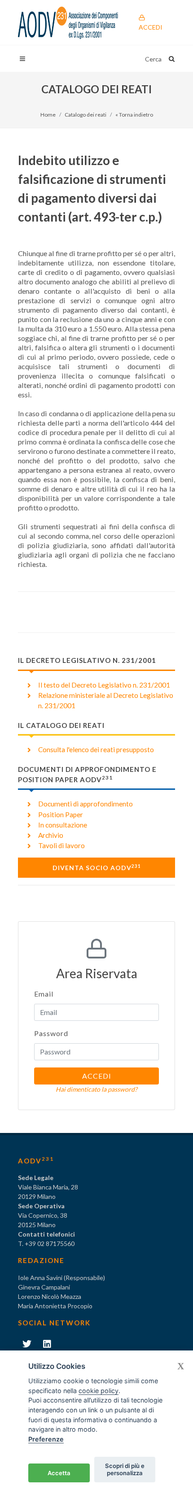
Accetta (59, 1473)
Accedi (150, 27)
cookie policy (98, 1390)
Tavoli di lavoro (61, 845)
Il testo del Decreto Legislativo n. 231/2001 (104, 685)
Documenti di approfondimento (85, 804)
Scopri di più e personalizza (125, 1469)
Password (51, 1033)
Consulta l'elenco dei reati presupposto (96, 749)
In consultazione (62, 825)
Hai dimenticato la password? (96, 1089)
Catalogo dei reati (85, 114)
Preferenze (46, 1439)
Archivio (50, 835)
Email (43, 993)
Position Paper (60, 814)
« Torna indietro (134, 114)
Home (48, 114)
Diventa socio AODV (97, 867)
